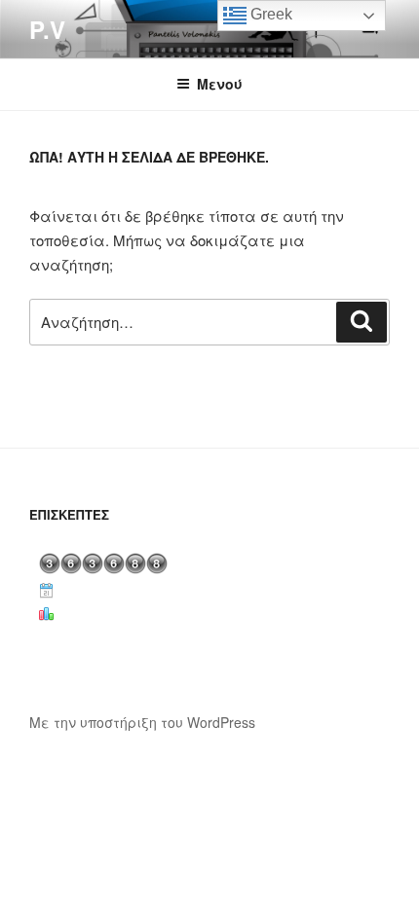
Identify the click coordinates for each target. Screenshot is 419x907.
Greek (269, 14)
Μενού (220, 83)
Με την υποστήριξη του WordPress (142, 722)
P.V (47, 29)
